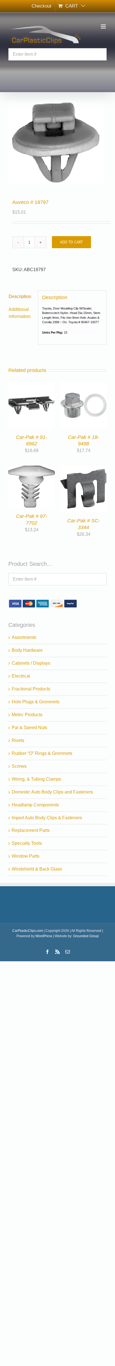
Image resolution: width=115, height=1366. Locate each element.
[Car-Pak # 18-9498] (83, 385)
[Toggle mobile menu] (104, 26)
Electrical (21, 676)
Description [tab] (20, 296)
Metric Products (27, 714)
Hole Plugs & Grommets (35, 701)
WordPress (43, 936)
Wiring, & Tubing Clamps (36, 779)
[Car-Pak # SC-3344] (83, 468)
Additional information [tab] (20, 313)
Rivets (18, 740)
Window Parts (25, 856)
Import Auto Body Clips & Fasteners (47, 817)
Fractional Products (31, 689)
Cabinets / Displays (31, 663)
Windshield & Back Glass (37, 869)
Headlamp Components (35, 804)
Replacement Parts (31, 830)
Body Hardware (27, 650)
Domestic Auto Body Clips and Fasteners (52, 792)
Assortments (24, 637)
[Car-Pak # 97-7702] (31, 468)
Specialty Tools (27, 843)
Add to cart (71, 242)
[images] (57, 143)
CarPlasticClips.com (27, 931)
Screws (19, 766)
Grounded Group (86, 936)
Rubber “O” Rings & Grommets (42, 753)
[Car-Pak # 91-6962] (31, 385)
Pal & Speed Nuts (29, 727)
